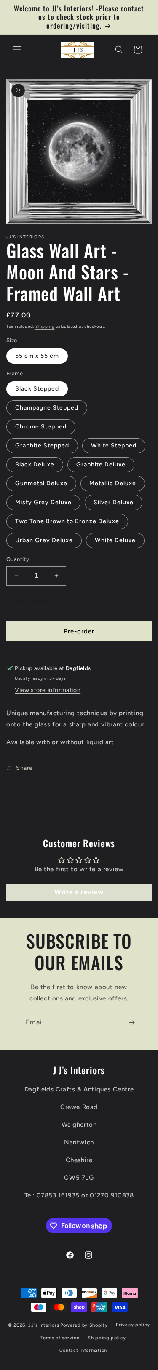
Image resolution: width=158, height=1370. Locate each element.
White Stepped (114, 445)
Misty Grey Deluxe (43, 502)
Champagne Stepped (46, 407)
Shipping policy (107, 1338)
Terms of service (59, 1338)
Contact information (83, 1350)
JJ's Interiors (43, 1325)
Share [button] (24, 767)
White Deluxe (115, 540)
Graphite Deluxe (101, 464)
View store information (47, 690)
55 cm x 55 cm (37, 355)
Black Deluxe (34, 464)
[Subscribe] (131, 1022)
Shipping (45, 326)
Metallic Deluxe (112, 483)
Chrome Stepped (41, 426)
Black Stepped (37, 388)
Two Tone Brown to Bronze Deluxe (67, 521)
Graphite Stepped (42, 445)
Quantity (17, 559)
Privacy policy (133, 1324)
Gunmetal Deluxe (41, 483)
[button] (17, 49)
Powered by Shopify (84, 1325)
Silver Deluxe (114, 502)
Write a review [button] (78, 892)
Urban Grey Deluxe (44, 540)
